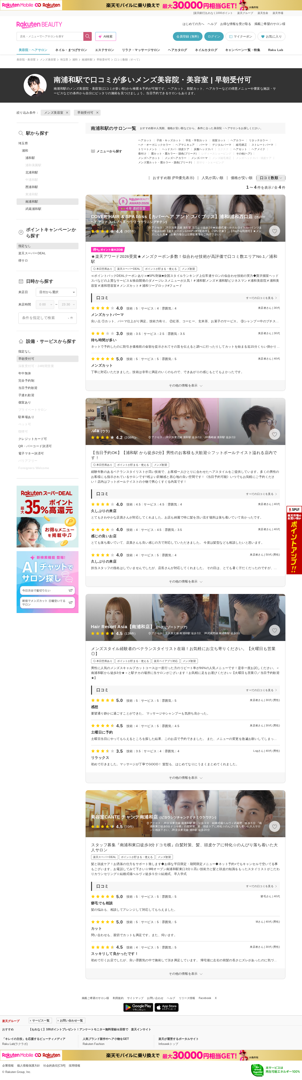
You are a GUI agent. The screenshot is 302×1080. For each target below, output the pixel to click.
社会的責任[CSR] (54, 1065)
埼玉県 (64, 59)
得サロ (23, 260)
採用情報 (74, 1065)
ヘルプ (212, 24)
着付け (142, 153)
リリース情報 (187, 998)
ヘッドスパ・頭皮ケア (175, 149)
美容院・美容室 (26, 59)
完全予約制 (26, 380)
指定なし (24, 351)
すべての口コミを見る (259, 298)
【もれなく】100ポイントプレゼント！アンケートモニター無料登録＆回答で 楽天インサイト (90, 1029)
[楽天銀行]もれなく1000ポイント (213, 13)
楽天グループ (245, 13)
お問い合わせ (155, 998)
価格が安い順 (242, 178)
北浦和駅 (31, 172)
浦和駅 (30, 158)
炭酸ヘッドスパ (203, 149)
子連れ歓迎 (26, 395)
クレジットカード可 (32, 439)
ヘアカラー (237, 140)
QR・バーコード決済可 (35, 446)
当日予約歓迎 (28, 388)
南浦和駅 (87, 59)
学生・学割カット (197, 140)
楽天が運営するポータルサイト (179, 1038)
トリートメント (147, 149)
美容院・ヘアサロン (33, 50)
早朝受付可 (103, 59)
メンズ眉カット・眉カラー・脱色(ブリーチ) (165, 162)
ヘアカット (145, 140)
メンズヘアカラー (176, 158)
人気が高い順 (213, 178)
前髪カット (219, 140)
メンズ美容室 (48, 59)
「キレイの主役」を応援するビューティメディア (33, 1038)
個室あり (24, 402)
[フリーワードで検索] (87, 36)
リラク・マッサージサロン (141, 50)
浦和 (75, 59)
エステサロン (104, 50)
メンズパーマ (199, 158)
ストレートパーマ (262, 144)
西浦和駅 (31, 187)
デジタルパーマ (221, 144)
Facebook (205, 998)
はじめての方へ (193, 24)
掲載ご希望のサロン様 (269, 24)
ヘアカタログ (177, 50)
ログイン (214, 36)
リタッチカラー (258, 140)
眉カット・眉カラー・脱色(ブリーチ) (174, 153)
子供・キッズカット (169, 140)
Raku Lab (275, 50)
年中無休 (24, 373)
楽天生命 (263, 13)
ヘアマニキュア (185, 144)
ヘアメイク (258, 149)
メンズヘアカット (149, 158)
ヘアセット (240, 149)
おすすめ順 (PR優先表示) (173, 178)
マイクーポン (243, 36)
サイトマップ (135, 998)
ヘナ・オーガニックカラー (154, 144)
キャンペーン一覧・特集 (242, 50)
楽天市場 (278, 13)
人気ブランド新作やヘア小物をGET (106, 1038)
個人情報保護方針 (28, 1065)
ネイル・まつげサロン (71, 50)
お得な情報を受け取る (235, 24)
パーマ (203, 144)
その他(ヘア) (244, 153)
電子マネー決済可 (31, 453)
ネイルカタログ (206, 50)
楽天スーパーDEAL (32, 253)
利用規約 (118, 998)
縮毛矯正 (241, 144)
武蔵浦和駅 (33, 209)
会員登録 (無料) (187, 36)
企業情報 (8, 1065)
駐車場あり (26, 417)
